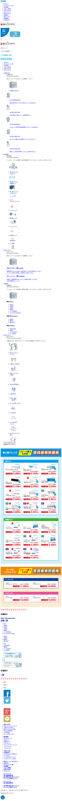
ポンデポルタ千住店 (15, 312)
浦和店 (11, 330)
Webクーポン (7, 250)
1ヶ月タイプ (7, 743)
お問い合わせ (7, 68)
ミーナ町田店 (13, 311)
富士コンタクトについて (10, 726)
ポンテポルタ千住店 (9, 633)
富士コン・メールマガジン (11, 761)
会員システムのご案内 (10, 729)
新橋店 (11, 309)
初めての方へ (7, 335)
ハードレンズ (7, 746)
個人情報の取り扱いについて (11, 777)
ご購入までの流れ (8, 727)
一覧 (2, 675)
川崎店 (11, 319)
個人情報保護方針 (8, 775)
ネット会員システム (9, 734)
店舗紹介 (6, 283)
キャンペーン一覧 (8, 63)
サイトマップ (7, 70)
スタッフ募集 (7, 67)
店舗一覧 (4, 620)
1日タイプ (6, 740)
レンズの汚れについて (10, 757)
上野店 (11, 308)
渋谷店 (11, 306)
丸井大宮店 (13, 328)
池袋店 (11, 304)
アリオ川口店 (13, 332)
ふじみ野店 (13, 333)
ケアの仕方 (7, 755)
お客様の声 (7, 73)
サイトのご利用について (10, 778)
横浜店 (11, 320)
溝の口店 (12, 322)
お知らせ (6, 62)
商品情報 (6, 154)
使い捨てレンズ (8, 738)
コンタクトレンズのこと (10, 753)
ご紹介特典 (7, 732)
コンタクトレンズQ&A (10, 758)
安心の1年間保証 (8, 730)
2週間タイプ (7, 741)
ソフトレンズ (7, 747)
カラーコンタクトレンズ (10, 744)
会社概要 (6, 65)
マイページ (7, 771)
